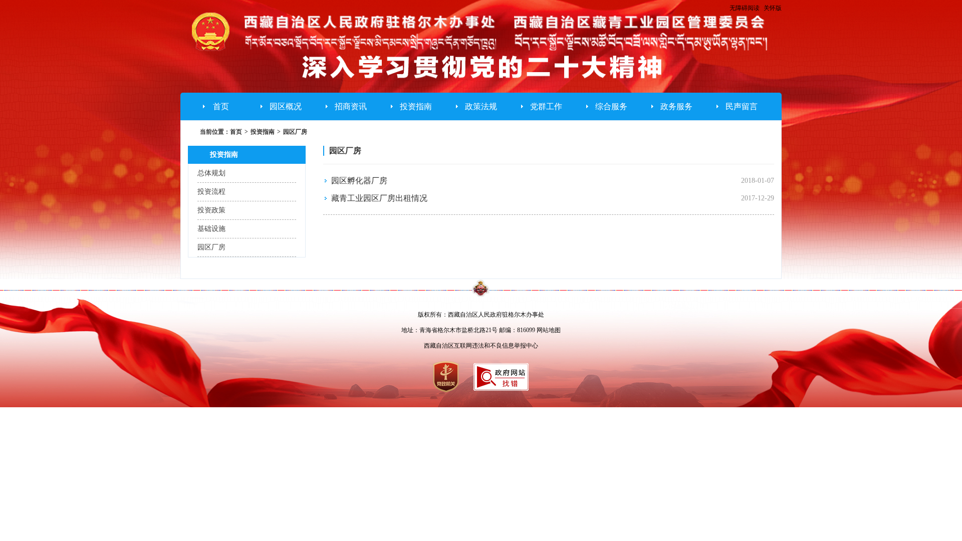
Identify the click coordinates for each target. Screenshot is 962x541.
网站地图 (549, 330)
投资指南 (416, 106)
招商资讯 (351, 106)
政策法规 (481, 106)
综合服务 (611, 106)
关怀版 (773, 8)
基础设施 (211, 228)
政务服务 (676, 106)
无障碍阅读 (745, 8)
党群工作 (546, 106)
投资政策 (211, 210)
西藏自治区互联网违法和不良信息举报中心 (481, 345)
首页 (221, 106)
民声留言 (742, 106)
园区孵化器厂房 (359, 180)
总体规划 (211, 173)
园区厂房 (295, 131)
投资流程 (211, 191)
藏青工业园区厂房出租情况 (379, 198)
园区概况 (286, 106)
